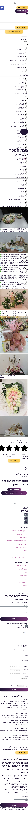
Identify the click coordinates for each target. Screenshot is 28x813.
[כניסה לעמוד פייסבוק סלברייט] (26, 514)
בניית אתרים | (24, 631)
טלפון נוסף (23, 171)
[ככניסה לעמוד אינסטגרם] (26, 522)
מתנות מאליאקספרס (20, 547)
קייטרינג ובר (23, 589)
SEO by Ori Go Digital (21, 627)
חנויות (25, 572)
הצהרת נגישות (22, 544)
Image (26, 686)
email (26, 800)
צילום (25, 585)
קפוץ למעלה (24, 623)
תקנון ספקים (23, 537)
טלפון (24, 159)
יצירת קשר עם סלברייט (19, 557)
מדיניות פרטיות (22, 534)
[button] (22, 7)
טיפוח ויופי (23, 575)
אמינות (26, 666)
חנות (25, 550)
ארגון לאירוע (23, 569)
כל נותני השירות (22, 566)
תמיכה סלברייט (23, 625)
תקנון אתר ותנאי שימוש (19, 531)
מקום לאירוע (23, 582)
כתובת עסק (24, 161)
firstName (25, 796)
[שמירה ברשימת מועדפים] (27, 164)
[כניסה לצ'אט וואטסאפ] (26, 518)
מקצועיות (25, 673)
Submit (14, 689)
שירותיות (25, 670)
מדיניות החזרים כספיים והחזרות (17, 541)
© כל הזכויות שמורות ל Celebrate (17, 623)
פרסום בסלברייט (21, 554)
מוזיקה (25, 579)
